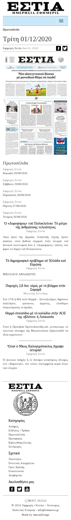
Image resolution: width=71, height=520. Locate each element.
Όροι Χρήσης (17, 467)
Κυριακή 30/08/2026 (15, 173)
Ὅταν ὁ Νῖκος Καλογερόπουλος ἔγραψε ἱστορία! (35, 348)
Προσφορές (15, 438)
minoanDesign (41, 514)
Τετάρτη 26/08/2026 (15, 216)
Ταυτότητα (15, 459)
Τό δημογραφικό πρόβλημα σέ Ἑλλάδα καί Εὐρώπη (35, 262)
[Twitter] (65, 48)
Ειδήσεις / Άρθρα (19, 430)
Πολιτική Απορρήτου (21, 463)
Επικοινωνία (16, 471)
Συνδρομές (15, 446)
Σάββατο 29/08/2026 (15, 184)
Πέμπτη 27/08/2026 (14, 205)
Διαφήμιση (15, 475)
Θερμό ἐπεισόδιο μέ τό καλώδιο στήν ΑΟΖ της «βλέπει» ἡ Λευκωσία (35, 315)
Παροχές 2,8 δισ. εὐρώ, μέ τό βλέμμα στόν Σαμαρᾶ (35, 287)
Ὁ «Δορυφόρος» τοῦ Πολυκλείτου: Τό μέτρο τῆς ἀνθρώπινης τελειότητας (35, 225)
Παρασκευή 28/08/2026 (17, 194)
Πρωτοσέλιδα (11, 29)
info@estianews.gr (48, 510)
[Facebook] (58, 48)
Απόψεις (14, 426)
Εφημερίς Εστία (12, 48)
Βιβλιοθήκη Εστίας (20, 442)
